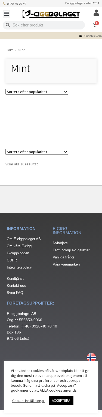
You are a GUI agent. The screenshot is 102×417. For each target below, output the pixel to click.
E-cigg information (67, 230)
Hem (9, 50)
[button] (6, 14)
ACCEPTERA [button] (61, 400)
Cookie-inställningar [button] (28, 400)
